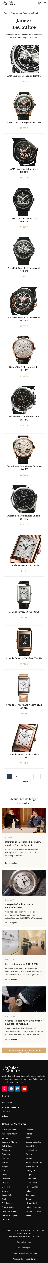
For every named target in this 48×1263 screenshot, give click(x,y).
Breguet (5, 1158)
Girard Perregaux (9, 1211)
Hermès (29, 1129)
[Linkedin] (17, 1089)
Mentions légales (24, 1247)
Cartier (5, 1170)
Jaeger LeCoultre (33, 1142)
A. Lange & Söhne (10, 1129)
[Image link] (11, 1069)
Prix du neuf (17, 13)
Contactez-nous (24, 1242)
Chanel (5, 1174)
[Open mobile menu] (44, 3)
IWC (28, 1138)
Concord (6, 1187)
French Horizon (32, 1236)
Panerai (29, 1158)
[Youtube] (24, 1089)
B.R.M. (5, 1138)
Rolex (28, 1191)
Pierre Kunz (31, 1178)
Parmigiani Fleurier (34, 1162)
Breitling (5, 1162)
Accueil (7, 13)
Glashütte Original (9, 1215)
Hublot (29, 1134)
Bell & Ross (7, 1146)
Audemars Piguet (9, 1134)
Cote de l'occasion (10, 1107)
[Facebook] (11, 1089)
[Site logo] (8, 3)
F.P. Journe (7, 1203)
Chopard (5, 1183)
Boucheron (7, 1154)
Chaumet (6, 1178)
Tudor (28, 1199)
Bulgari (5, 1166)
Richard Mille (31, 1183)
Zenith (28, 1215)
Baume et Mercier (10, 1142)
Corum (5, 1191)
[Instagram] (4, 1089)
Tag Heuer (30, 1195)
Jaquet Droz (31, 1146)
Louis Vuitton (31, 1150)
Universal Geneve (33, 1207)
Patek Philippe (32, 1166)
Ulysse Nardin (32, 1203)
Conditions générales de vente (24, 1253)
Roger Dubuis (32, 1187)
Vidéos (5, 1116)
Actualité (6, 1111)
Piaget (28, 1174)
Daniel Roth (7, 1195)
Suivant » (24, 781)
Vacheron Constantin (35, 1211)
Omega (29, 1154)
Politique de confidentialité (24, 1259)
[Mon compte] (39, 3)
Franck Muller (8, 1207)
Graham (5, 1219)
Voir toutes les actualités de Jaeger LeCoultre (24, 1051)
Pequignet (30, 1170)
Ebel (4, 1199)
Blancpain (6, 1150)
